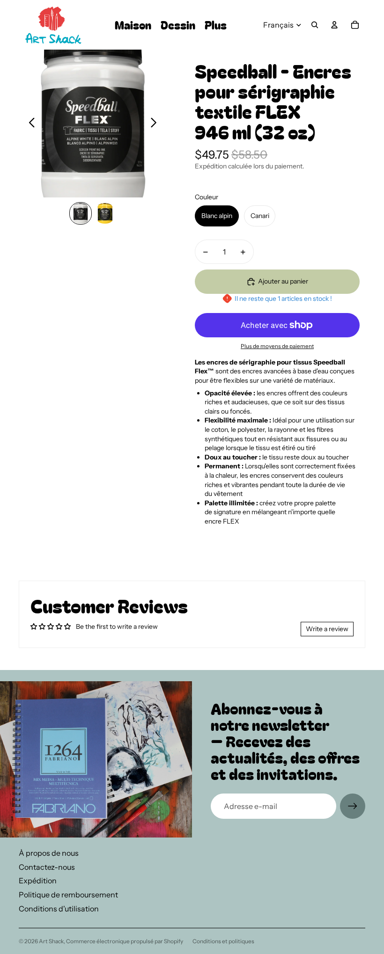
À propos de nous (49, 853)
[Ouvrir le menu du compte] (334, 25)
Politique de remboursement (68, 894)
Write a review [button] (327, 629)
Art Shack (51, 941)
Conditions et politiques (223, 941)
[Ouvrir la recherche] (314, 25)
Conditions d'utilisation (59, 908)
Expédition (38, 880)
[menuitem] (215, 25)
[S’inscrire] (352, 806)
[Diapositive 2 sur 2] (105, 213)
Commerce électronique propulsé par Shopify (124, 941)
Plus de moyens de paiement (277, 346)
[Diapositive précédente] (29, 123)
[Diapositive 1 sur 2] (80, 213)
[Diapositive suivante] (156, 123)
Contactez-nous (47, 867)
